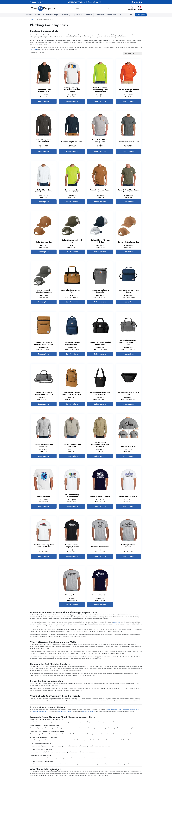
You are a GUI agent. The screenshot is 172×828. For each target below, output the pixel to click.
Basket (140, 9)
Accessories (99, 15)
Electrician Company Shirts (130, 709)
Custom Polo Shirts (88, 711)
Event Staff (111, 15)
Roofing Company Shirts (40, 711)
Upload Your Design (50, 15)
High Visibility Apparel (64, 711)
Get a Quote (140, 15)
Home (37, 15)
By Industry (66, 15)
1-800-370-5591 (37, 2)
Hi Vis (130, 15)
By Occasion (77, 15)
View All (29, 15)
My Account (132, 9)
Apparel (89, 15)
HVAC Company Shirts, (114, 709)
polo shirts (116, 622)
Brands (121, 15)
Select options (43, 101)
